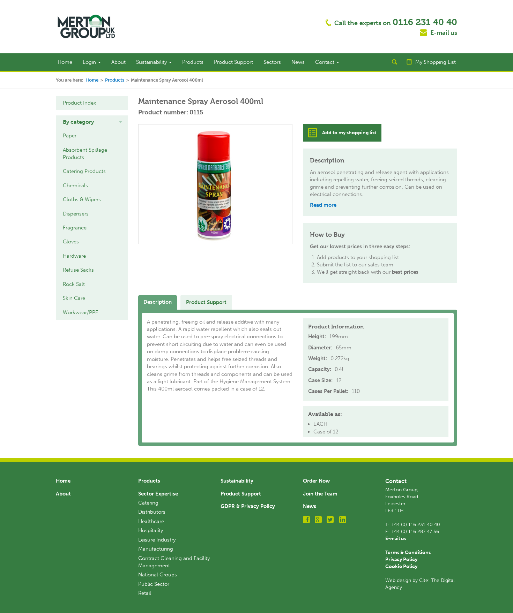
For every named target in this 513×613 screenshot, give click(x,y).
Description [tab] (157, 302)
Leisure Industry (157, 540)
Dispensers (76, 214)
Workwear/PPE (80, 312)
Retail (144, 593)
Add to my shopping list (349, 133)
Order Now (316, 481)
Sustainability (152, 62)
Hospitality (150, 530)
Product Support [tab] (206, 302)
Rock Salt (74, 284)
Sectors (272, 62)
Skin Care (74, 298)
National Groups (157, 575)
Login (90, 62)
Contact (325, 62)
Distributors (151, 512)
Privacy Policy (401, 559)
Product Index (79, 103)
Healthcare (151, 521)
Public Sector (153, 584)
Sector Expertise (158, 494)
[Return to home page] (86, 26)
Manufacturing (155, 549)
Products (192, 62)
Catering (148, 503)
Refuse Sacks (78, 270)
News (298, 62)
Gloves (71, 242)
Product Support (233, 62)
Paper (69, 136)
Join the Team (320, 494)
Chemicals (75, 185)
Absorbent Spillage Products (85, 153)
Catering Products (84, 171)
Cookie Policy (401, 566)
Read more (323, 205)
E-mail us (443, 33)
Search (394, 62)
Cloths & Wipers (82, 199)
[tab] (92, 122)
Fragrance (75, 228)
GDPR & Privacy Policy (248, 506)
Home (65, 62)
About (118, 62)
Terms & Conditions (408, 552)
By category (78, 122)
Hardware (74, 256)
